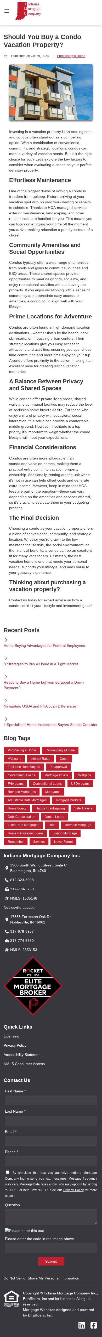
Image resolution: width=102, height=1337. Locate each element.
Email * (10, 1131)
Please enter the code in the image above (39, 1239)
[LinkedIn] (81, 1326)
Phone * (11, 1152)
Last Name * (15, 1111)
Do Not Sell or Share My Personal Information (41, 1278)
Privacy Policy (15, 1045)
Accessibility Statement (23, 1054)
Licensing (11, 1036)
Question (12, 1205)
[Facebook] (93, 1326)
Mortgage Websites (39, 1310)
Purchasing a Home (71, 56)
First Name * (15, 1091)
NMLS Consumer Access (24, 1064)
